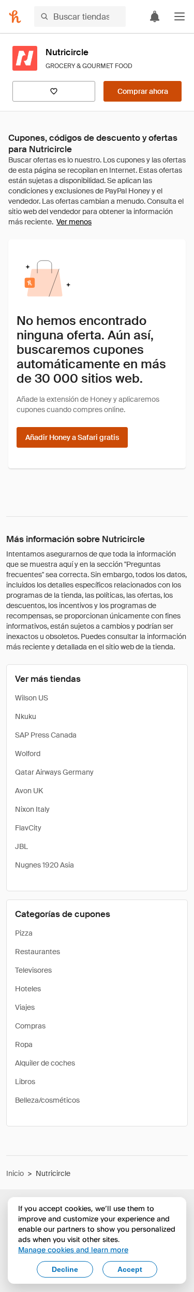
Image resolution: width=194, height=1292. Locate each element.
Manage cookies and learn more (73, 1249)
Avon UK (29, 790)
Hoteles (28, 988)
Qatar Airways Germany (54, 772)
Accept (129, 1269)
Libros (25, 1081)
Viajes (25, 1007)
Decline (65, 1269)
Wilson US (31, 697)
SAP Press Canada (46, 735)
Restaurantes (37, 951)
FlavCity (28, 827)
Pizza (24, 933)
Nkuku (25, 716)
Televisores (33, 970)
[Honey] (15, 16)
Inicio (15, 1173)
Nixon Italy (32, 809)
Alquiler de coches (45, 1063)
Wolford (27, 753)
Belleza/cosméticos (47, 1100)
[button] (179, 16)
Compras (30, 1026)
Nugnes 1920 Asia (44, 865)
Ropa (24, 1044)
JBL (21, 846)
